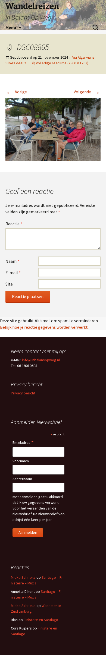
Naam (12, 261)
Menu (10, 27)
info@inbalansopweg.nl (41, 359)
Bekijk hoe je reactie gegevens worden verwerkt (44, 327)
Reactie (13, 223)
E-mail (13, 272)
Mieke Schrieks (23, 577)
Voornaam (21, 460)
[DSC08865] (53, 129)
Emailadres (23, 442)
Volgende (87, 91)
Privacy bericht (23, 393)
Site (9, 284)
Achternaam (22, 478)
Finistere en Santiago (41, 619)
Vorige (16, 91)
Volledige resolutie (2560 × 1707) (62, 63)
